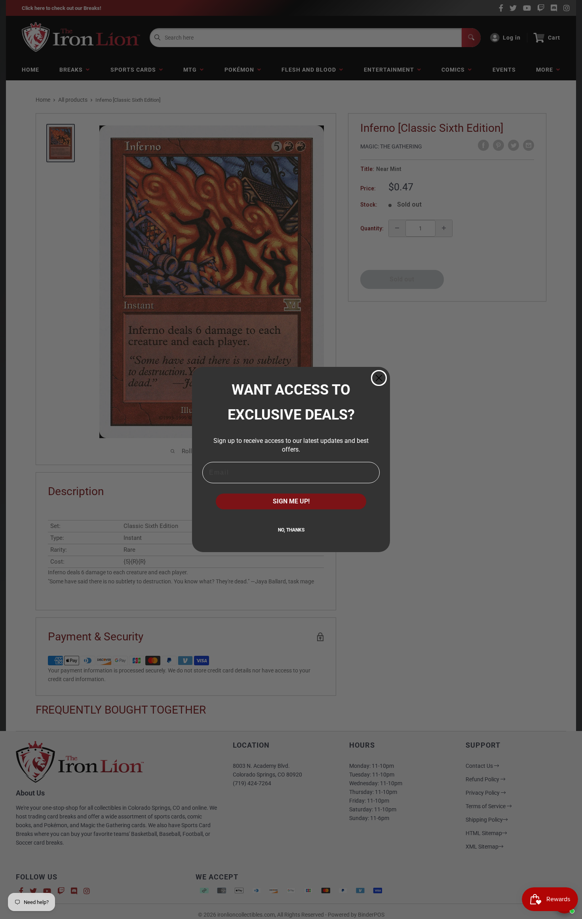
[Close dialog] (379, 378)
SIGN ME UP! (291, 501)
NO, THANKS (291, 530)
